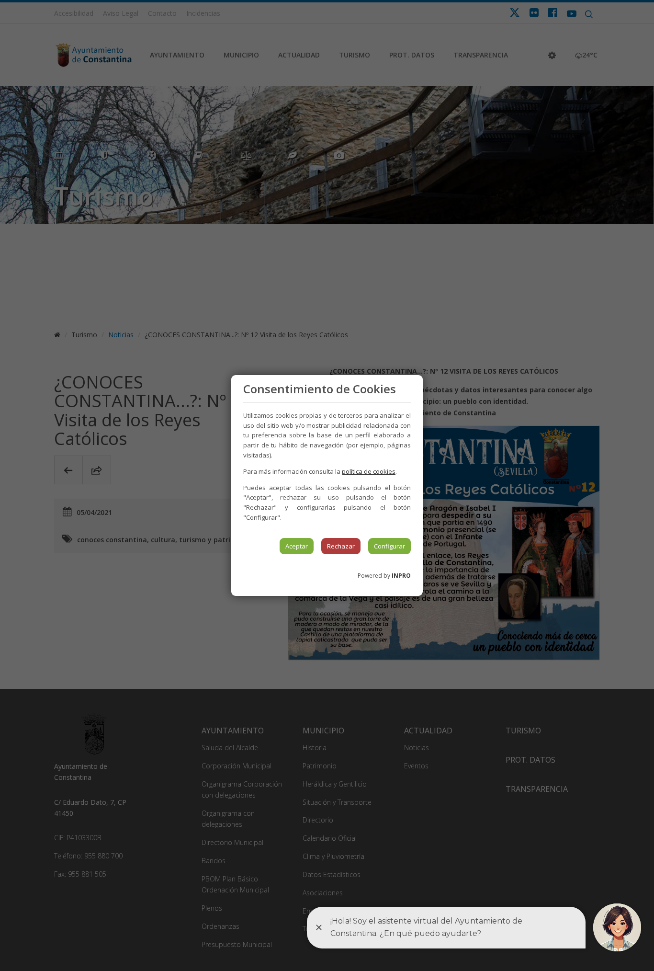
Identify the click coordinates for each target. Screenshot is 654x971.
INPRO (401, 575)
